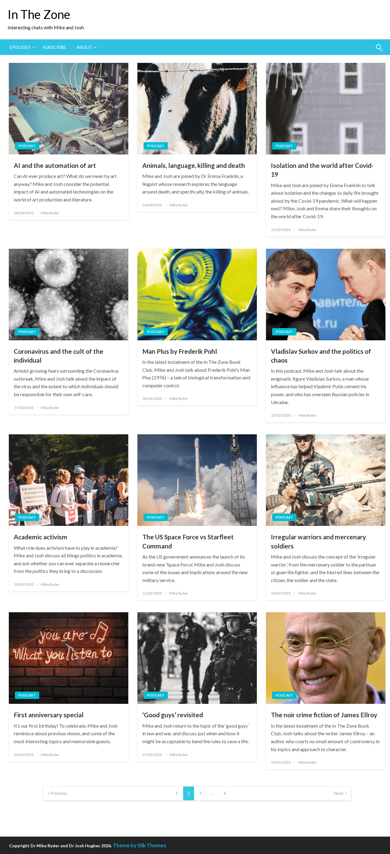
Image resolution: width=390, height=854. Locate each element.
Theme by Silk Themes (139, 845)
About (84, 47)
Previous (59, 793)
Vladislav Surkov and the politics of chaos (321, 355)
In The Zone (39, 14)
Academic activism (40, 537)
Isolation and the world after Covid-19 (322, 169)
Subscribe (54, 47)
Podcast (27, 146)
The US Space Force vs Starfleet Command (188, 541)
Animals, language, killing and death (193, 165)
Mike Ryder (50, 213)
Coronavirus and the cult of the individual (58, 355)
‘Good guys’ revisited (172, 714)
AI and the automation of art (55, 165)
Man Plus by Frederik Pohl (179, 351)
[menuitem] (21, 47)
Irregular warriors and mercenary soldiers (318, 541)
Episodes (20, 47)
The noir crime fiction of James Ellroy (324, 714)
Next (339, 793)
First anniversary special (48, 714)
